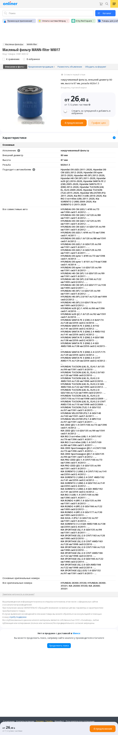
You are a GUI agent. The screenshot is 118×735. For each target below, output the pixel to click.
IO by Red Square (84, 20)
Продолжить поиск (59, 645)
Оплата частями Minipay (54, 20)
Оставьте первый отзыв (74, 75)
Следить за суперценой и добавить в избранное (91, 112)
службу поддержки (17, 617)
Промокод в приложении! (19, 20)
